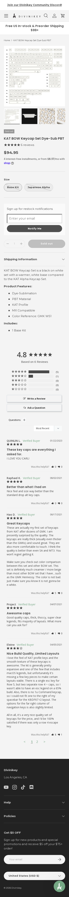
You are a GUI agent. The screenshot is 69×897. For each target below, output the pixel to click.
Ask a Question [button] (36, 407)
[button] (63, 16)
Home (7, 40)
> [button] (44, 741)
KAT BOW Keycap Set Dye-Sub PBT (32, 40)
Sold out (47, 243)
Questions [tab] (15, 420)
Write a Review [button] (36, 398)
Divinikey (16, 888)
